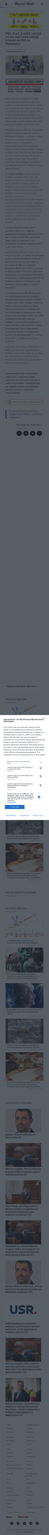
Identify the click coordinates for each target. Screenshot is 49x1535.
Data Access (24, 815)
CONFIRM (14, 807)
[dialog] (24, 767)
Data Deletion (11, 815)
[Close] (44, 719)
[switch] (40, 768)
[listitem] (24, 762)
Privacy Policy (38, 815)
